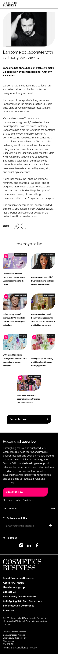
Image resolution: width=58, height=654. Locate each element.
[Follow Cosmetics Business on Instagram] (21, 546)
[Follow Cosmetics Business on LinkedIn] (29, 546)
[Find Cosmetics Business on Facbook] (36, 546)
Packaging (22, 336)
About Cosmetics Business (18, 578)
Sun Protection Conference (18, 605)
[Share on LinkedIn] (16, 226)
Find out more (10, 508)
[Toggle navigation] (54, 4)
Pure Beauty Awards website (19, 596)
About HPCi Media (13, 582)
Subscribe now (18, 419)
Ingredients (50, 336)
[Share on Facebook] (24, 226)
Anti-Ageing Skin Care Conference (23, 601)
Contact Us (9, 591)
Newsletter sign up (14, 587)
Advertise (8, 610)
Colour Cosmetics (20, 254)
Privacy (33, 647)
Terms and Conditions (15, 647)
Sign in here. (28, 500)
